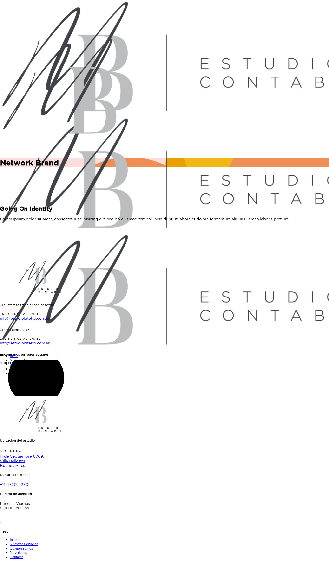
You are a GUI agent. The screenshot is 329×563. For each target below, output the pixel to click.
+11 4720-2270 (14, 484)
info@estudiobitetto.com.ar (25, 318)
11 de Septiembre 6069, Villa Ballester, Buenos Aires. (22, 461)
